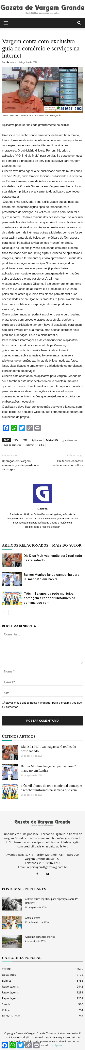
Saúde (6, 1004)
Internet (30, 444)
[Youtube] (48, 874)
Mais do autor (66, 545)
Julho (41, 444)
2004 (15, 440)
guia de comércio (13, 444)
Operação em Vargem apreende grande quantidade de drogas (20, 465)
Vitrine (6, 969)
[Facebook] (37, 874)
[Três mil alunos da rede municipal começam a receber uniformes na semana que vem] (12, 598)
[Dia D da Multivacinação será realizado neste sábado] (12, 560)
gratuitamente (69, 440)
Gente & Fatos (11, 1016)
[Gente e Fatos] (12, 923)
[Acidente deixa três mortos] (12, 942)
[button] (79, 23)
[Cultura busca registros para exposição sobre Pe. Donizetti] (12, 904)
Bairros (6, 980)
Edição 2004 (52, 440)
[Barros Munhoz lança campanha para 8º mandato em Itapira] (12, 579)
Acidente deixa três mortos (40, 936)
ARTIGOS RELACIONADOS (25, 545)
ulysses (58, 1045)
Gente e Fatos (32, 917)
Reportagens (10, 986)
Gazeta (10, 62)
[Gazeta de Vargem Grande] (42, 9)
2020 (25, 440)
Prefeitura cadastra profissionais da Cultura (67, 463)
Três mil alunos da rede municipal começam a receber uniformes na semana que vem (49, 598)
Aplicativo (37, 440)
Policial (6, 1010)
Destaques (9, 975)
